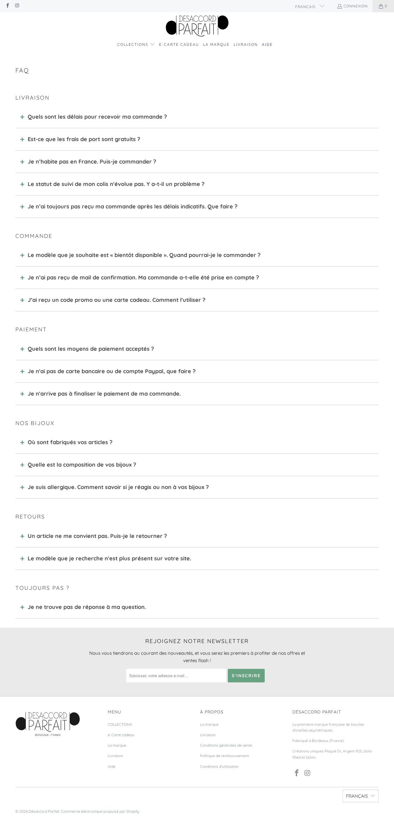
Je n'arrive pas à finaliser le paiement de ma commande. (104, 393)
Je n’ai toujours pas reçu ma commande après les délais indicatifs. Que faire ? (132, 206)
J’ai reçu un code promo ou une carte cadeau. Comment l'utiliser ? (116, 299)
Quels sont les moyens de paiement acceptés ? (91, 348)
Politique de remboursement (224, 755)
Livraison (115, 755)
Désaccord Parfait (44, 811)
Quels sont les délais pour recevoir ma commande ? (97, 116)
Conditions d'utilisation (219, 766)
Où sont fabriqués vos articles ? (70, 442)
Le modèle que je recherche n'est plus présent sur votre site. (109, 558)
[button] (136, 44)
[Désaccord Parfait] (197, 26)
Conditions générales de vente (226, 745)
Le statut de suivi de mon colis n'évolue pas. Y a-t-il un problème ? (116, 184)
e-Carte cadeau (121, 734)
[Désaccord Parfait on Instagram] (16, 6)
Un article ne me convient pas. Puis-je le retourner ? (97, 535)
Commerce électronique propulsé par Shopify (100, 811)
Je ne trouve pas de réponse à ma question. (87, 606)
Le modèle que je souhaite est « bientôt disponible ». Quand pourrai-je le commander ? (144, 255)
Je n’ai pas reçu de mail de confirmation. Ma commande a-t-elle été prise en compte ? (143, 277)
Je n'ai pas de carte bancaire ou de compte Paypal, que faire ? (111, 371)
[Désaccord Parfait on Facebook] (7, 6)
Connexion (356, 6)
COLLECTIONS (120, 724)
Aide (111, 766)
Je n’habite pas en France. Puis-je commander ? (92, 161)
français (306, 6)
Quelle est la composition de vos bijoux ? (82, 464)
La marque (117, 745)
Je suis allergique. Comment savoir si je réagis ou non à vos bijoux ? (118, 487)
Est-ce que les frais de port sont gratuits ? (84, 139)
